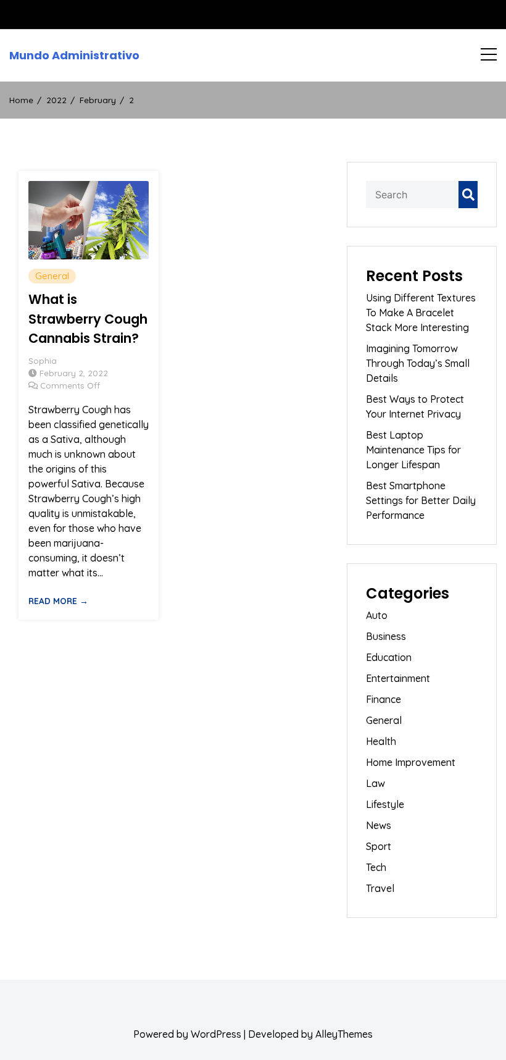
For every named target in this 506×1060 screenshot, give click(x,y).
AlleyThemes (344, 1034)
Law (375, 783)
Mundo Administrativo (74, 55)
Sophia (42, 360)
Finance (383, 699)
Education (389, 657)
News (378, 825)
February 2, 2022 (73, 373)
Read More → (58, 600)
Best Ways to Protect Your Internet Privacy (415, 406)
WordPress (216, 1034)
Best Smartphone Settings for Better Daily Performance (421, 500)
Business (386, 636)
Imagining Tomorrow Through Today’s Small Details (418, 363)
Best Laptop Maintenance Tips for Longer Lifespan (413, 450)
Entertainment (398, 678)
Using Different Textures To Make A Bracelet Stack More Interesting (421, 313)
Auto (377, 615)
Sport (378, 846)
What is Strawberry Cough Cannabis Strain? (87, 318)
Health (381, 741)
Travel (380, 888)
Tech (376, 867)
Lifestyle (385, 804)
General (52, 276)
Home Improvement (410, 762)
